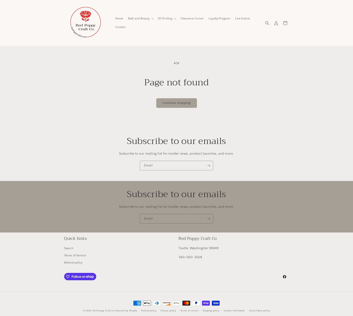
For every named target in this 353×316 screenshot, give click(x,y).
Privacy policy (168, 310)
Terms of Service (75, 255)
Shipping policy (211, 310)
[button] (140, 18)
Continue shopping (176, 103)
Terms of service (189, 310)
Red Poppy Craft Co (103, 310)
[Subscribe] (208, 165)
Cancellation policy (259, 310)
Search (69, 248)
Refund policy (73, 262)
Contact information (234, 310)
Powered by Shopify (126, 310)
